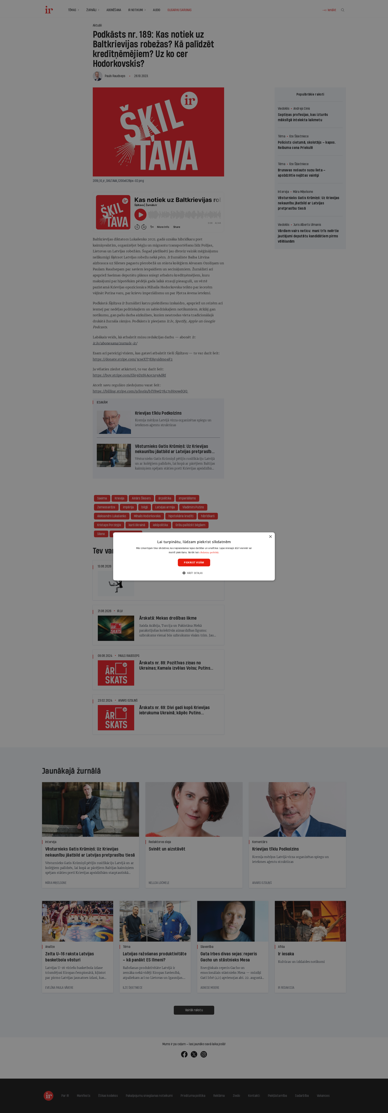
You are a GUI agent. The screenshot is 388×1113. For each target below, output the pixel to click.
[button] (194, 573)
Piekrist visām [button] (194, 562)
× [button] (270, 536)
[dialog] (194, 556)
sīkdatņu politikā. (209, 552)
